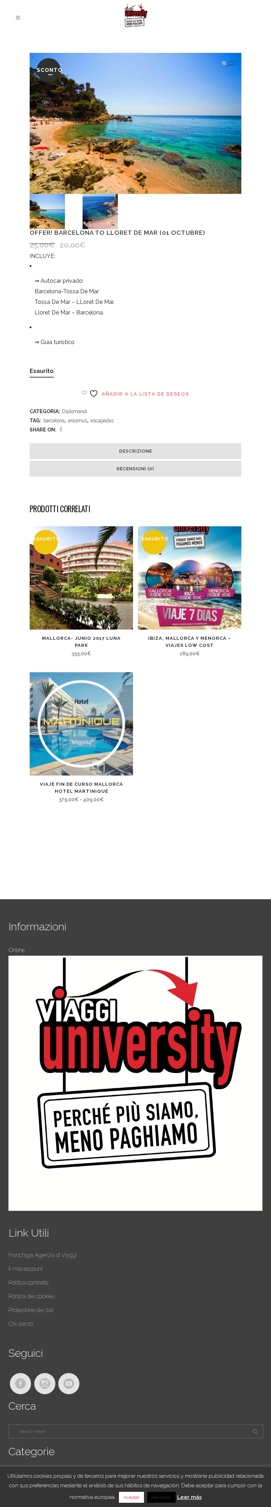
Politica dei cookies (31, 1296)
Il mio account (25, 1269)
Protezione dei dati (31, 1310)
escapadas (102, 420)
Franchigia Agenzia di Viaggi (42, 1255)
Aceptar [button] (131, 1497)
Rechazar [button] (161, 1497)
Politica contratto (28, 1282)
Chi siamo (20, 1324)
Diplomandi (74, 411)
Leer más (189, 1497)
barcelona (54, 420)
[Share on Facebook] (60, 429)
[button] (228, 64)
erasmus (77, 420)
